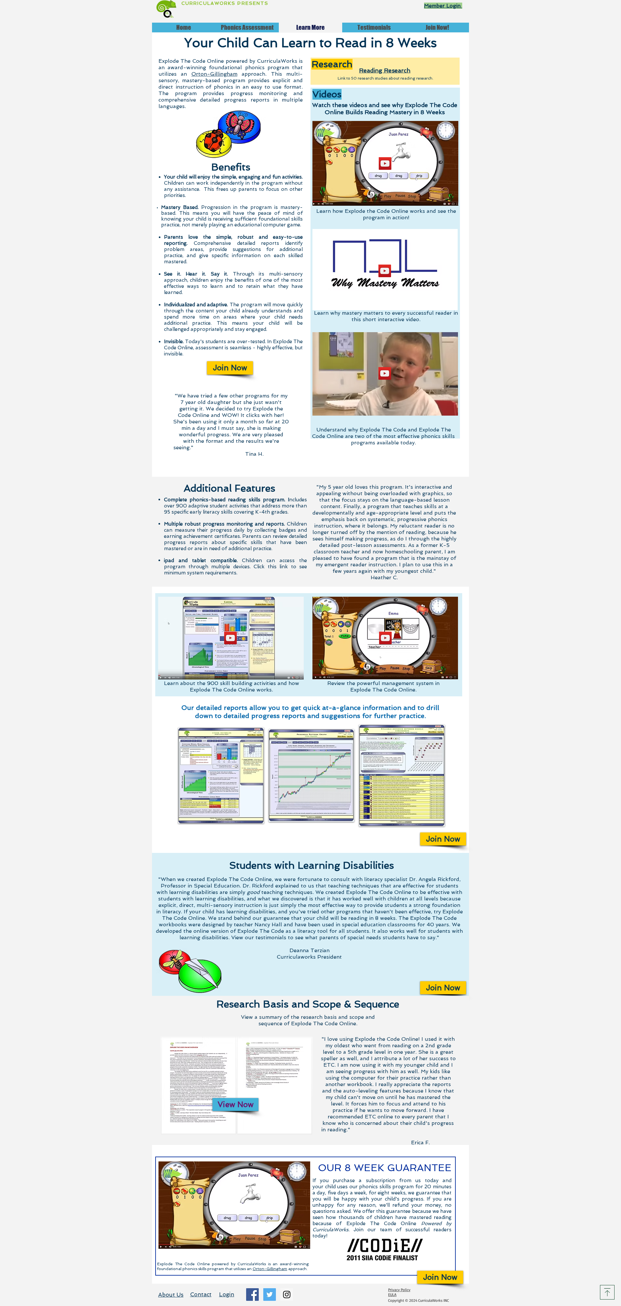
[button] (385, 163)
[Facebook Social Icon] (252, 1294)
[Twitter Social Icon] (269, 1294)
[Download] (607, 1292)
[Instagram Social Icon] (286, 1294)
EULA (392, 1294)
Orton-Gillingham (214, 74)
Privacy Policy (399, 1289)
